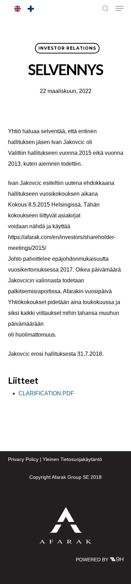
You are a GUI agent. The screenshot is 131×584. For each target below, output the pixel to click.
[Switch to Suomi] (30, 9)
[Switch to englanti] (17, 9)
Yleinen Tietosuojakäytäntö (72, 459)
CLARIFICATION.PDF (46, 393)
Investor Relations (67, 48)
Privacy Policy (23, 459)
